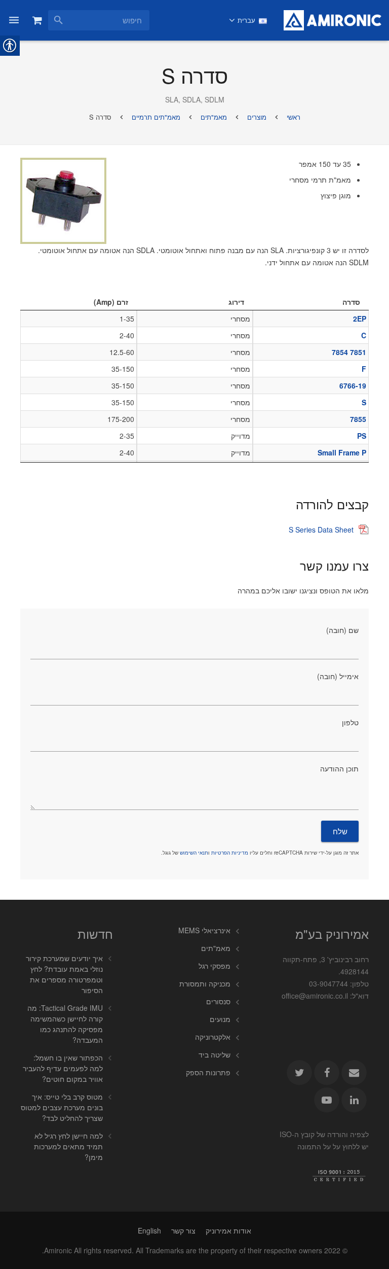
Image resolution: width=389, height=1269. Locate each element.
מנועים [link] (220, 1019)
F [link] (364, 369)
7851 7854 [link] (349, 352)
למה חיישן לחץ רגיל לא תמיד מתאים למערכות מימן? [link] (68, 1146)
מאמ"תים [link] (214, 117)
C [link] (363, 335)
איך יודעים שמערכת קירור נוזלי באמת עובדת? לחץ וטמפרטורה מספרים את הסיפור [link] (64, 974)
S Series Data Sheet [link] (321, 529)
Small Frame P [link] (342, 452)
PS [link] (361, 436)
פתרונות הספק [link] (208, 1072)
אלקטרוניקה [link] (212, 1037)
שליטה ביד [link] (214, 1054)
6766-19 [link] (352, 385)
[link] (332, 20)
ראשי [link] (293, 117)
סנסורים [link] (218, 1001)
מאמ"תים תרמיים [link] (156, 117)
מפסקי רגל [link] (214, 966)
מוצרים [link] (256, 117)
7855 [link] (358, 419)
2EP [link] (359, 318)
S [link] (364, 402)
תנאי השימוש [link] (194, 852)
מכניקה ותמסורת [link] (204, 983)
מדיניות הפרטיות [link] (229, 852)
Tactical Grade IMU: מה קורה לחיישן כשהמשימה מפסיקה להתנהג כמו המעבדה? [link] (65, 1024)
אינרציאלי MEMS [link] (204, 930)
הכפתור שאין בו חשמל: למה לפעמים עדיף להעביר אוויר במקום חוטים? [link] (63, 1068)
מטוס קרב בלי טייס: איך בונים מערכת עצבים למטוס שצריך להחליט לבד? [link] (62, 1107)
